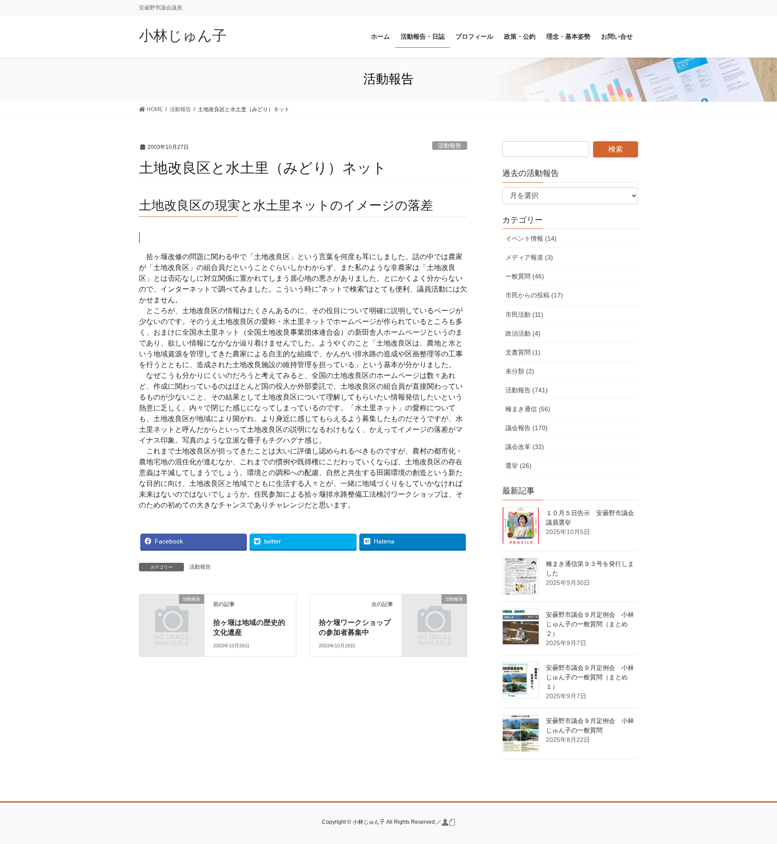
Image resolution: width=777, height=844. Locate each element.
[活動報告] (171, 613)
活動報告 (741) (526, 390)
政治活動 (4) (522, 333)
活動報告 (449, 145)
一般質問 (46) (524, 276)
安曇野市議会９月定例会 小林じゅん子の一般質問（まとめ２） (590, 624)
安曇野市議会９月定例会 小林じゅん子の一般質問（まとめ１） (590, 677)
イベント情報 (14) (531, 238)
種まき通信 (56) (527, 409)
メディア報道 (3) (529, 257)
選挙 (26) (518, 465)
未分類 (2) (519, 371)
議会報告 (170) (526, 427)
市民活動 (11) (524, 314)
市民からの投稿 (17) (534, 295)
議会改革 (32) (524, 446)
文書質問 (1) (522, 352)
